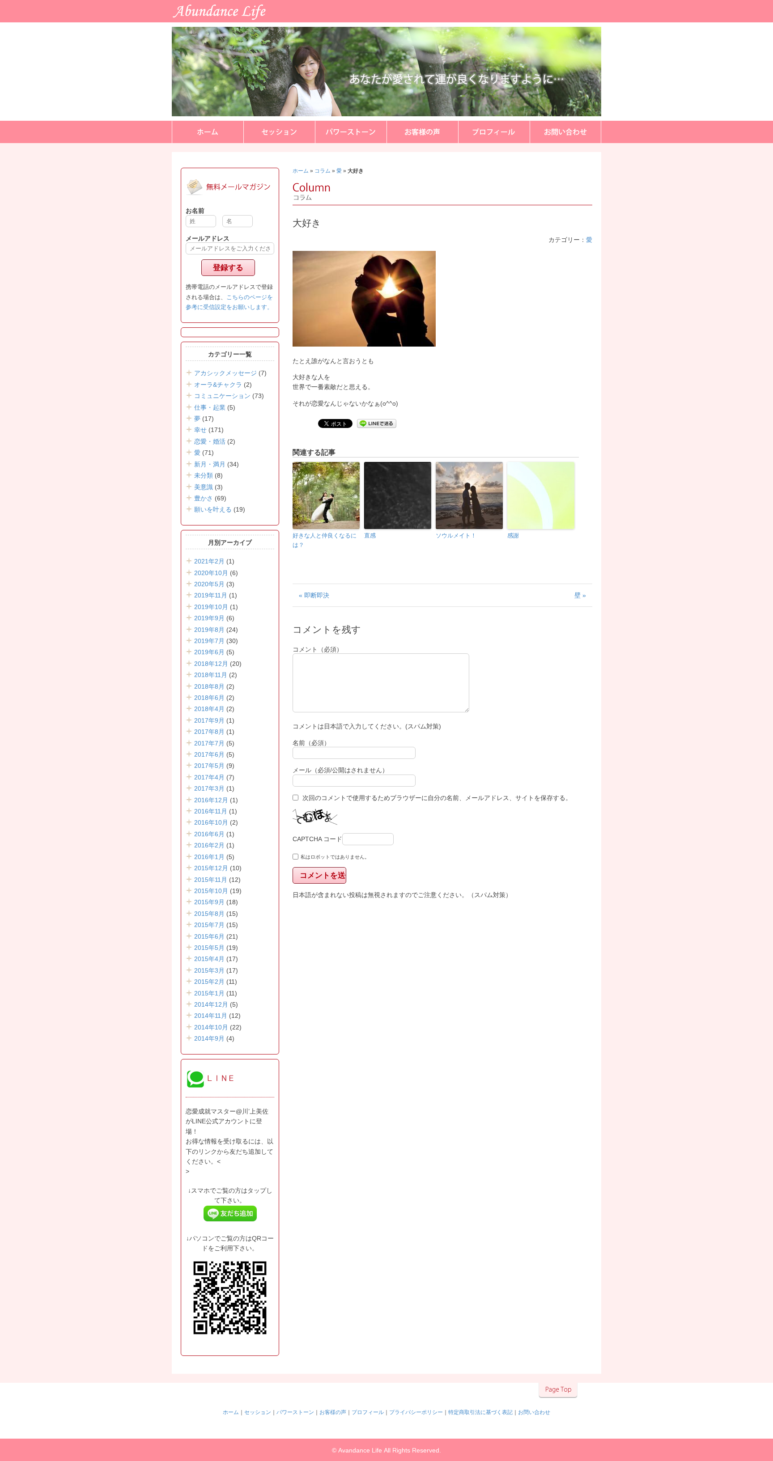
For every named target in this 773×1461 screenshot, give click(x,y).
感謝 (513, 535)
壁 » (580, 595)
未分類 (203, 475)
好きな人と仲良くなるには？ (325, 540)
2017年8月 (209, 731)
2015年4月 (209, 958)
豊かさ (203, 498)
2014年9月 (209, 1038)
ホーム (207, 132)
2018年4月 (209, 708)
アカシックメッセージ (225, 373)
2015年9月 (209, 902)
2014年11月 (210, 1015)
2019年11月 (210, 595)
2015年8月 (209, 913)
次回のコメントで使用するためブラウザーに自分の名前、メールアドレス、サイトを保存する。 (437, 797)
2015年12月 (211, 868)
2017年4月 (209, 777)
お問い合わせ (565, 132)
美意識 (203, 487)
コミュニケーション (222, 395)
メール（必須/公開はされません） (340, 770)
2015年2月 (209, 981)
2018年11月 (210, 674)
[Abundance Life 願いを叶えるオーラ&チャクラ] (59, 21)
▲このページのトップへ (558, 1390)
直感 (370, 535)
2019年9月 (209, 618)
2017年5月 (209, 765)
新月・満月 (209, 464)
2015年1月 (209, 993)
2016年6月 (209, 834)
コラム (322, 171)
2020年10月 (211, 572)
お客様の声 (422, 132)
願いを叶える (213, 509)
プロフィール (494, 132)
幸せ (200, 429)
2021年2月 (209, 561)
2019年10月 (211, 606)
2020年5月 (209, 584)
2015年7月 (209, 924)
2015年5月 (209, 947)
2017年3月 (209, 788)
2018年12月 (211, 663)
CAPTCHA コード (317, 839)
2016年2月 (209, 845)
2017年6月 (209, 754)
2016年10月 (211, 822)
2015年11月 (210, 879)
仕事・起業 (209, 407)
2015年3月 (209, 970)
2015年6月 (209, 936)
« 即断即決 (314, 595)
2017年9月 (209, 720)
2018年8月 (209, 686)
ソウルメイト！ (456, 535)
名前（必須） (311, 742)
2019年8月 (209, 629)
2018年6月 (209, 697)
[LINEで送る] (376, 423)
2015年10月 (211, 890)
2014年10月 (211, 1027)
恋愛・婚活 (209, 441)
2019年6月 (209, 652)
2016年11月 (210, 811)
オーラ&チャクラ (218, 384)
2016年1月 (209, 856)
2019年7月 (209, 640)
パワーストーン (350, 132)
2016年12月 (211, 800)
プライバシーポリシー (416, 1412)
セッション (279, 132)
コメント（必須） (318, 649)
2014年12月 (211, 1004)
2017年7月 (209, 743)
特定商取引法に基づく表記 (480, 1412)
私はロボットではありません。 (335, 857)
